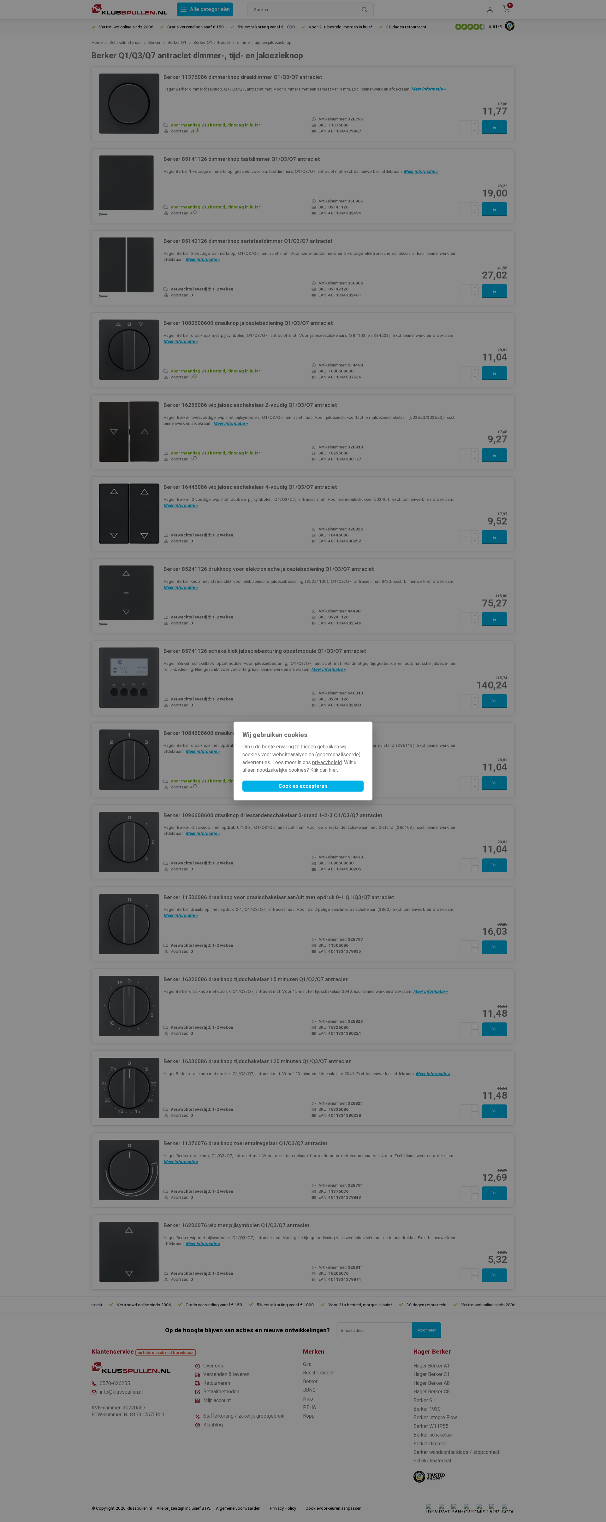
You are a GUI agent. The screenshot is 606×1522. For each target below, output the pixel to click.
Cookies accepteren (303, 786)
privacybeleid (327, 762)
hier (333, 770)
